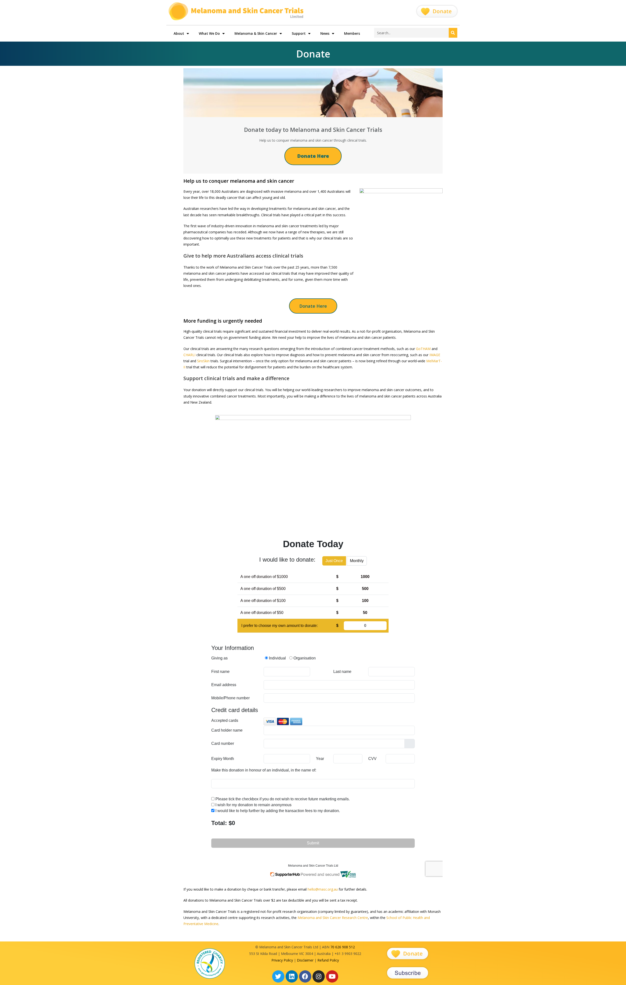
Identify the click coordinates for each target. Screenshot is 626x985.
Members (352, 33)
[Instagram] (319, 976)
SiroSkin (203, 361)
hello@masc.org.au (323, 889)
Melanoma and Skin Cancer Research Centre (333, 917)
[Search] (453, 33)
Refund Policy (328, 960)
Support (299, 33)
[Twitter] (278, 976)
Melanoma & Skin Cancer (256, 33)
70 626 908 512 (342, 947)
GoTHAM (423, 348)
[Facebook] (305, 976)
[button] (313, 306)
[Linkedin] (292, 976)
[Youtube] (332, 976)
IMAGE (434, 354)
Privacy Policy (282, 960)
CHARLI (189, 354)
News (324, 33)
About (179, 33)
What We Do (209, 33)
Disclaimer (305, 960)
